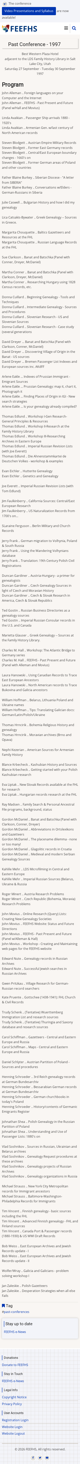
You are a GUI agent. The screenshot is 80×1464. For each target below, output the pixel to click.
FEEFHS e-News (15, 1332)
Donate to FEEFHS (15, 1365)
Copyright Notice (14, 1397)
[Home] (19, 28)
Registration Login (15, 1420)
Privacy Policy (12, 1404)
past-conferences (16, 1312)
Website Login (12, 1427)
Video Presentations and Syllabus (28, 11)
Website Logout (13, 1433)
